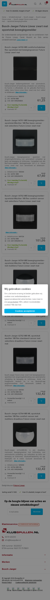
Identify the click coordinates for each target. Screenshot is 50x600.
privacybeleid (13, 302)
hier (19, 305)
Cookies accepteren (25, 311)
